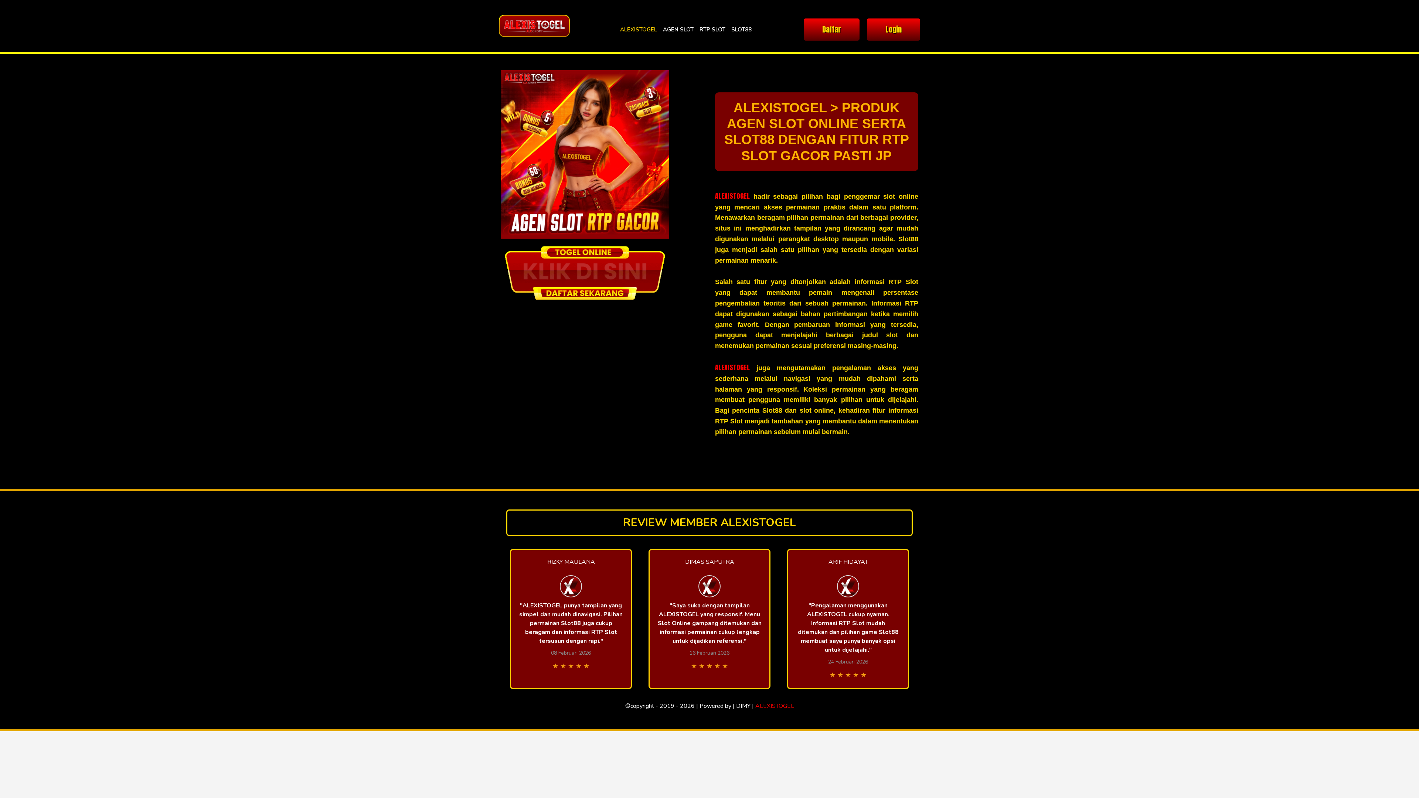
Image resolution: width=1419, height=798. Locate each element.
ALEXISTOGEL (638, 29)
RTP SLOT (712, 29)
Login (893, 29)
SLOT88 (741, 29)
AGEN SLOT (678, 29)
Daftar (831, 29)
